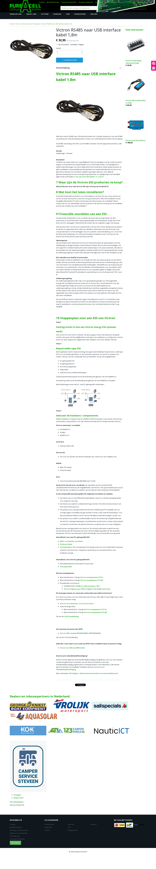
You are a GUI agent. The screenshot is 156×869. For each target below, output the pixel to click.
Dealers (94, 14)
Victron (45, 14)
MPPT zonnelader (67, 541)
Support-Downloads (68, 2)
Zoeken (100, 8)
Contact (41, 2)
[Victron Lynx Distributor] (136, 124)
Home (12, 24)
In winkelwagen (70, 60)
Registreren (142, 2)
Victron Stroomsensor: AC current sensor (77, 603)
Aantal (58, 48)
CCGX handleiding (71, 616)
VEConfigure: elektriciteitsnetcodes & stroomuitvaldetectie (93, 673)
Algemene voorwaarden (19, 833)
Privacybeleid (15, 836)
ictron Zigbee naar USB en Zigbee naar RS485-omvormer (87, 589)
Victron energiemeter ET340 (91, 580)
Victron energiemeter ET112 (91, 577)
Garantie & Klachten (17, 839)
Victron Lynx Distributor (136, 140)
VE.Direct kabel (66, 544)
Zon (68, 14)
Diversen (57, 14)
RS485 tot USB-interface (85, 586)
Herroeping (15, 843)
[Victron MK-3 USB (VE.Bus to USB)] (136, 84)
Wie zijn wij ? (99, 2)
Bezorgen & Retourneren (19, 830)
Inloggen (132, 2)
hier (69, 533)
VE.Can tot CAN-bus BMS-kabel (72, 648)
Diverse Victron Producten (31, 24)
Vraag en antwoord (86, 2)
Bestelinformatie (53, 2)
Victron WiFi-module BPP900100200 (74, 633)
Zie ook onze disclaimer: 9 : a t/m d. (89, 177)
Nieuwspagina (112, 2)
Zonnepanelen (66, 547)
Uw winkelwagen (139, 6)
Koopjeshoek (80, 14)
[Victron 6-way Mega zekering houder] (136, 44)
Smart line (31, 14)
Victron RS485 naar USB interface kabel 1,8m (57, 24)
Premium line (16, 14)
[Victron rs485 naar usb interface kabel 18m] (32, 49)
